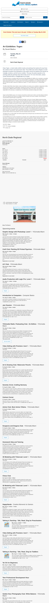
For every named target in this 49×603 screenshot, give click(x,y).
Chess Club (7, 476)
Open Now (25, 14)
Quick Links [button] (5, 22)
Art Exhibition (13, 125)
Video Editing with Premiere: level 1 (22, 346)
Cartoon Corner (8, 397)
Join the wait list (7, 341)
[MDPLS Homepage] (24, 3)
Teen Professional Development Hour (16, 577)
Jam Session (14, 305)
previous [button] (5, 159)
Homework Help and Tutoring (13, 442)
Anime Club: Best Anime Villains (21, 407)
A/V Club (12, 264)
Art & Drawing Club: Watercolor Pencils (23, 365)
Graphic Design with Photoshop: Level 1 (23, 232)
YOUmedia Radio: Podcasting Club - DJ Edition (24, 325)
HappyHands (18, 504)
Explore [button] (27, 22)
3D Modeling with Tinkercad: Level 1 (22, 457)
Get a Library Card (25, 11)
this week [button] (24, 159)
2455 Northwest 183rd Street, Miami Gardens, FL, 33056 (12, 203)
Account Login (25, 9)
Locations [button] (13, 22)
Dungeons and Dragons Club (19, 426)
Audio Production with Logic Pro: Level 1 (24, 279)
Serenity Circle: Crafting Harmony (15, 385)
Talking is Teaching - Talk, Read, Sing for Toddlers (20, 552)
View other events (24, 35)
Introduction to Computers (18, 295)
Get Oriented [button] (20, 22)
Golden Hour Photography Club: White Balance (24, 595)
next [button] (45, 159)
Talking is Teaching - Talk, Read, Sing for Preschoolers (22, 520)
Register (5, 290)
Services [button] (33, 22)
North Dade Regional (16, 62)
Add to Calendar (13, 57)
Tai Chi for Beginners (10, 563)
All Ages (9, 124)
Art (9, 127)
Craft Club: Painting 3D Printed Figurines (24, 249)
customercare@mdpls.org (7, 140)
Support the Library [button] (7, 25)
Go (22, 17)
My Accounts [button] (40, 22)
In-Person (9, 125)
